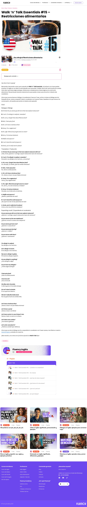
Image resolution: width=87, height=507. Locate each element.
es (64, 484)
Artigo (7, 425)
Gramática (15, 8)
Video (66, 451)
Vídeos (40, 472)
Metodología (42, 484)
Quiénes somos (24, 484)
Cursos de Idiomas (34, 2)
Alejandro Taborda (24, 477)
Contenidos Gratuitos (56, 2)
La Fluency (67, 2)
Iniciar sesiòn (78, 2)
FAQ (21, 486)
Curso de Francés (5, 474)
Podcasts (10, 8)
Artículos (41, 477)
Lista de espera (5, 479)
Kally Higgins (23, 469)
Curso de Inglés (5, 469)
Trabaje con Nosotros (25, 489)
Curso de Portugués (6, 477)
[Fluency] (6, 3)
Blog (6, 8)
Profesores (45, 2)
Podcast (5, 69)
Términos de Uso (24, 491)
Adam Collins (23, 472)
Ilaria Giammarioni (24, 474)
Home (2, 8)
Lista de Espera (5, 332)
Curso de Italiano (5, 472)
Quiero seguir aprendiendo (24, 352)
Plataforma (42, 486)
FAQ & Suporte (62, 469)
